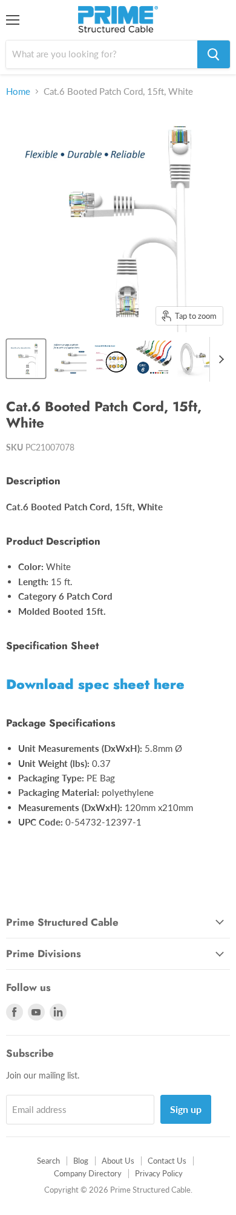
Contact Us (167, 1160)
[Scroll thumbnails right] (219, 359)
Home (18, 91)
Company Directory (88, 1173)
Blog (80, 1160)
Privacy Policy (159, 1173)
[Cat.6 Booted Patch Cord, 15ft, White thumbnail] (26, 358)
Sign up (186, 1109)
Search (48, 1160)
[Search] (213, 54)
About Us (118, 1160)
